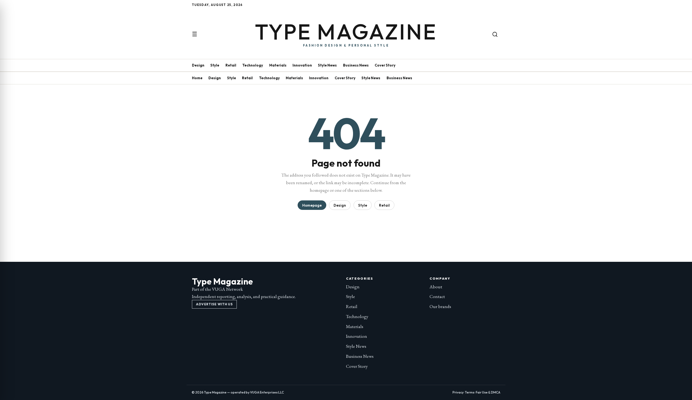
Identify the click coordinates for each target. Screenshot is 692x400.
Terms (469, 392)
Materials (278, 65)
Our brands (440, 306)
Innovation (302, 65)
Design (198, 65)
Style (214, 65)
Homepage (312, 205)
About (436, 287)
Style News (327, 65)
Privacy (458, 392)
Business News (356, 65)
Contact (437, 296)
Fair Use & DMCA (488, 392)
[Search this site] (495, 34)
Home (197, 78)
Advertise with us (214, 304)
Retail (230, 65)
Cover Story (385, 65)
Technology (252, 65)
